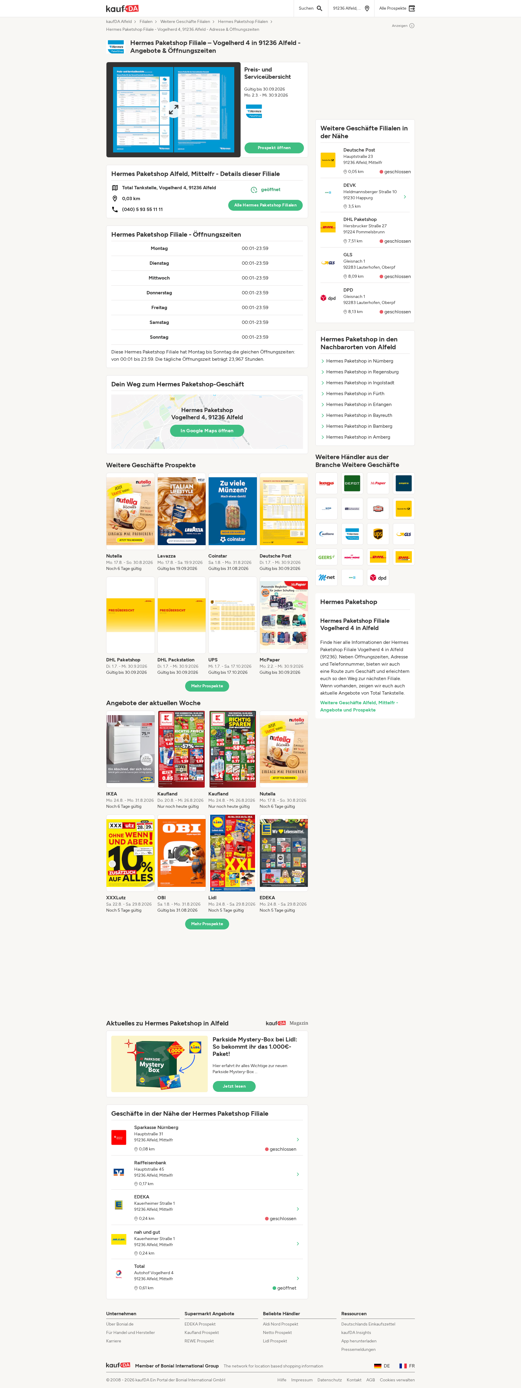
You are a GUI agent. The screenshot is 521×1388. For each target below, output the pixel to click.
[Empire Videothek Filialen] (404, 483)
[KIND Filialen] (326, 509)
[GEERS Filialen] (326, 556)
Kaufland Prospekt (202, 1332)
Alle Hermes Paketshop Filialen (265, 205)
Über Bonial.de (120, 1324)
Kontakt (354, 1380)
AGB (370, 1380)
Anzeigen (400, 26)
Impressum (302, 1380)
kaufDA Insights (356, 1332)
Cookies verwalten (397, 1380)
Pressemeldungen (358, 1349)
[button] (207, 110)
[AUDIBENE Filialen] (326, 534)
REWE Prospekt (199, 1341)
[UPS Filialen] (378, 534)
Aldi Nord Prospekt (280, 1324)
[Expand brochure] (173, 109)
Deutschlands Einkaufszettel (368, 1324)
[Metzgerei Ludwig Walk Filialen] (378, 509)
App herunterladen (359, 1341)
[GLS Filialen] (404, 534)
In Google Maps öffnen (207, 430)
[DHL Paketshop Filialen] (378, 556)
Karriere (113, 1341)
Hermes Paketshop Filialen (243, 22)
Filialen (146, 22)
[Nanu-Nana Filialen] (352, 556)
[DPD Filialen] (378, 577)
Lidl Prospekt (275, 1341)
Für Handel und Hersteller (130, 1332)
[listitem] (130, 522)
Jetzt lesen (234, 1086)
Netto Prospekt (277, 1332)
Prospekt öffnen (274, 147)
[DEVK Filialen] (352, 577)
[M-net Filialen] (326, 577)
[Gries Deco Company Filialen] (352, 483)
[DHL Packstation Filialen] (404, 556)
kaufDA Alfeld (119, 22)
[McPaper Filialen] (378, 483)
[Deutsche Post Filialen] (404, 509)
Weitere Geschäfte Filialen (185, 22)
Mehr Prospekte (207, 686)
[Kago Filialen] (326, 483)
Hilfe (281, 1380)
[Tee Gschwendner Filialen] (352, 509)
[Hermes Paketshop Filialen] (352, 534)
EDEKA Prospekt (200, 1324)
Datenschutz (329, 1380)
